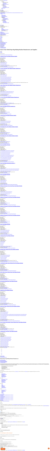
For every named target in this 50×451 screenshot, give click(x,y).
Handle (6, 290)
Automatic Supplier (8, 56)
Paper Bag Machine (2, 45)
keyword (1, 11)
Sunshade (4, 12)
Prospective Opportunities (4, 16)
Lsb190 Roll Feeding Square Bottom (11, 263)
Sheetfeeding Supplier (9, 126)
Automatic (7, 235)
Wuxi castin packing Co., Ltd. (3, 123)
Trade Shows (3, 386)
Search (1, 35)
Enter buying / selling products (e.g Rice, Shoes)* (5, 446)
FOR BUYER (3, 17)
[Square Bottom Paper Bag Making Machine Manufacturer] (6, 83)
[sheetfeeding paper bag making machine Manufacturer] (6, 125)
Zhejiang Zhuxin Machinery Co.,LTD (4, 232)
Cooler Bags (13, 12)
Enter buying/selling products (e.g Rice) (4, 414)
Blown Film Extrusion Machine (3, 42)
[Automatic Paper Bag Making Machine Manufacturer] (6, 234)
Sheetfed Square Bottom (9, 249)
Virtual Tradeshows (4, 15)
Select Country (1, 415)
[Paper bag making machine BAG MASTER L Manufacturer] (7, 161)
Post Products (4, 5)
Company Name (2, 444)
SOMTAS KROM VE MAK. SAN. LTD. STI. (5, 171)
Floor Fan (11, 12)
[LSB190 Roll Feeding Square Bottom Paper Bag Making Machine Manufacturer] (9, 261)
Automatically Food (8, 331)
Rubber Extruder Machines (3, 43)
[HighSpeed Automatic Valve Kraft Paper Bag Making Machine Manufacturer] (8, 184)
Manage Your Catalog (4, 376)
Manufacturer (7, 106)
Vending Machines (2, 32)
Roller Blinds (8, 12)
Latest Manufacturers (2, 396)
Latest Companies (2, 394)
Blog (2, 384)
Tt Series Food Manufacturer (10, 68)
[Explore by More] (2, 356)
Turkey (1, 40)
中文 (2, 8)
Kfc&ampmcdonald (8, 281)
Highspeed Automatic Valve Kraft (11, 185)
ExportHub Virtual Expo (3, 449)
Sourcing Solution (5, 3)
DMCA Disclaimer (4, 391)
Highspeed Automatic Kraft (10, 197)
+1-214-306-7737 (17, 371)
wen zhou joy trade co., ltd (3, 182)
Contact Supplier (5, 66)
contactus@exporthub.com (46, 405)
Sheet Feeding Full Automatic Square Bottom (13, 322)
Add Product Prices (4, 375)
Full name (1, 412)
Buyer (1, 410)
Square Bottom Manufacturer (10, 85)
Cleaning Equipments (2, 33)
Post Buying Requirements (4, 379)
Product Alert (3, 381)
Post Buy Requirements (5, 18)
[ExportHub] (1, 400)
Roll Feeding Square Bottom (10, 272)
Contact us (26, 371)
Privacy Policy (3, 390)
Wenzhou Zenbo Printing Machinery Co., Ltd (5, 132)
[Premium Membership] (3, 57)
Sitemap (2, 385)
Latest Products (2, 395)
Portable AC (19, 12)
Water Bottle (16, 12)
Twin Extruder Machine (2, 44)
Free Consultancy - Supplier (6, 7)
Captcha (1, 419)
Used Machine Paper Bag (3, 47)
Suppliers (1, 52)
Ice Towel (1, 12)
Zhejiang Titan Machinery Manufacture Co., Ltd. (5, 81)
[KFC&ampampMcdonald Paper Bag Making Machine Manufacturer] (8, 279)
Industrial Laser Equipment (3, 34)
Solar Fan (6, 12)
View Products (4, 21)
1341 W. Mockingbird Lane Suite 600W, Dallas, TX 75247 (18, 404)
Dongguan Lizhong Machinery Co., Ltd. (4, 346)
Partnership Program (4, 387)
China (1, 36)
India (0, 38)
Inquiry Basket (2, 66)
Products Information (4, 380)
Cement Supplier (8, 115)
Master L (7, 163)
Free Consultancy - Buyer (6, 4)
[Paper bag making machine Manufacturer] (5, 143)
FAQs (2, 392)
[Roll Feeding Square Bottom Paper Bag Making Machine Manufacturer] (8, 270)
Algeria (1, 37)
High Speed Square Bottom (10, 306)
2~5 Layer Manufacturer (9, 97)
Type (0, 10)
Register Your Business (4, 374)
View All (22, 12)
